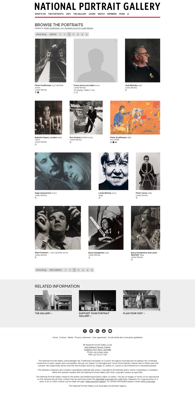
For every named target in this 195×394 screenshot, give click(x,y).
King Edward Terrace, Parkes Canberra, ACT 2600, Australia (97, 348)
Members (112, 14)
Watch (101, 14)
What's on (40, 14)
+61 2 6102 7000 (100, 352)
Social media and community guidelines (125, 337)
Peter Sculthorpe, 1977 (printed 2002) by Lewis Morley (68, 28)
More (122, 14)
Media (70, 337)
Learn (92, 14)
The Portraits (55, 14)
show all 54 (41, 34)
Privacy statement (83, 337)
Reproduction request (96, 381)
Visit (68, 14)
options (53, 34)
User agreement (99, 337)
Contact (62, 337)
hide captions (56, 270)
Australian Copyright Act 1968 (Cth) (111, 379)
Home (55, 337)
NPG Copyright (148, 381)
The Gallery (79, 14)
